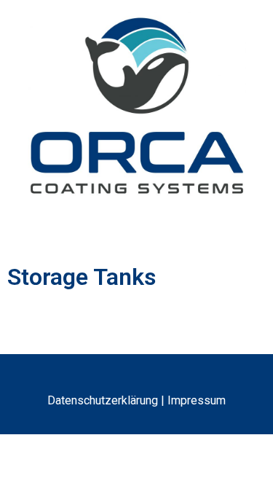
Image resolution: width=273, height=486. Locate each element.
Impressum (196, 400)
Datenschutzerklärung (102, 400)
